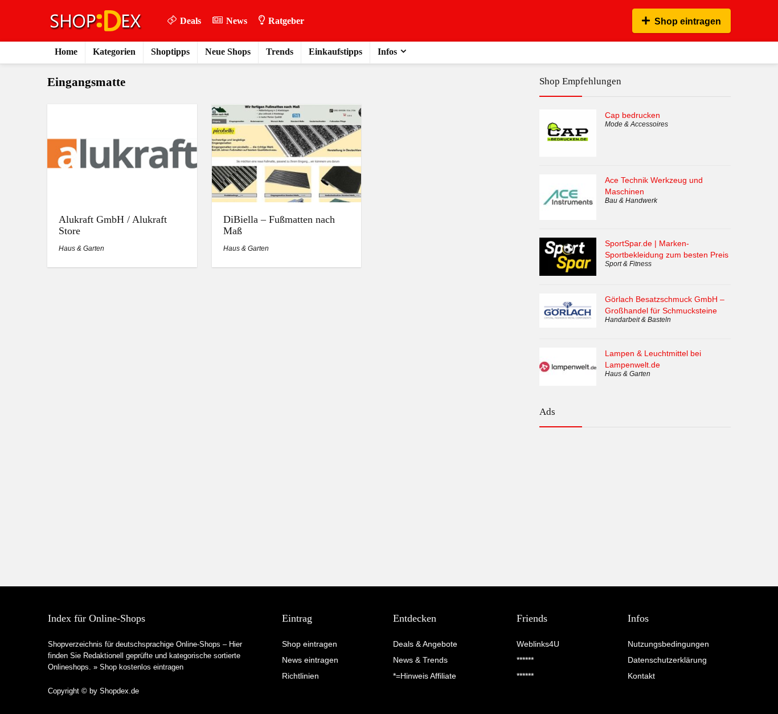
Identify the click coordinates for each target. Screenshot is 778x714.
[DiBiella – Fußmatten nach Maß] (286, 112)
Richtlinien (300, 675)
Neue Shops (228, 51)
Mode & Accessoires (636, 124)
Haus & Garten (81, 248)
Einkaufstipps (335, 51)
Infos (387, 51)
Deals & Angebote (425, 643)
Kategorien (114, 51)
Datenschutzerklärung (667, 659)
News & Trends (420, 659)
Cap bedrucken (632, 115)
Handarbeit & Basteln (638, 320)
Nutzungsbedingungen (668, 643)
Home (66, 51)
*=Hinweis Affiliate (424, 675)
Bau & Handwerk (631, 201)
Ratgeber (286, 21)
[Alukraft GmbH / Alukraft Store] (121, 112)
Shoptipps (170, 51)
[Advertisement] (635, 486)
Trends (279, 51)
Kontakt (641, 675)
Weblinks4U (538, 643)
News (236, 21)
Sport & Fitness (628, 264)
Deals (190, 21)
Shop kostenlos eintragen (141, 667)
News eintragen (310, 659)
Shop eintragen (687, 21)
